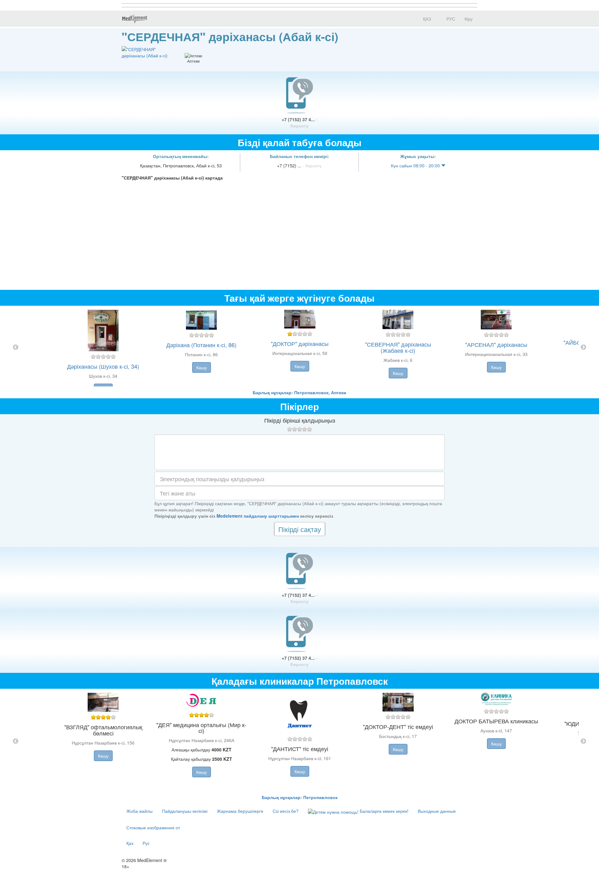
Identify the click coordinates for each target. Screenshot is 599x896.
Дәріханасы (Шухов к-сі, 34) (103, 366)
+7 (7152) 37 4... (300, 122)
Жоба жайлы (139, 811)
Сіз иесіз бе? (286, 811)
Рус (146, 843)
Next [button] (583, 347)
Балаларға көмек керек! (383, 811)
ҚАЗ (426, 19)
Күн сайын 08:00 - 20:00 (416, 165)
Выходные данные (437, 811)
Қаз (129, 843)
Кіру (469, 19)
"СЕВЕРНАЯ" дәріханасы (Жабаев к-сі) (398, 347)
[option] (300, 347)
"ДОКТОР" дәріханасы (300, 343)
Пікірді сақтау (299, 529)
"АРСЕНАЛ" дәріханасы (496, 344)
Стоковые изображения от (153, 827)
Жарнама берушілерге (240, 811)
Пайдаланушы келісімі (184, 811)
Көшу (201, 367)
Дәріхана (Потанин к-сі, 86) (201, 345)
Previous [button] (15, 347)
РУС (450, 19)
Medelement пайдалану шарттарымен (258, 516)
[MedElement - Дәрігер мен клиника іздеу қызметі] (134, 18)
